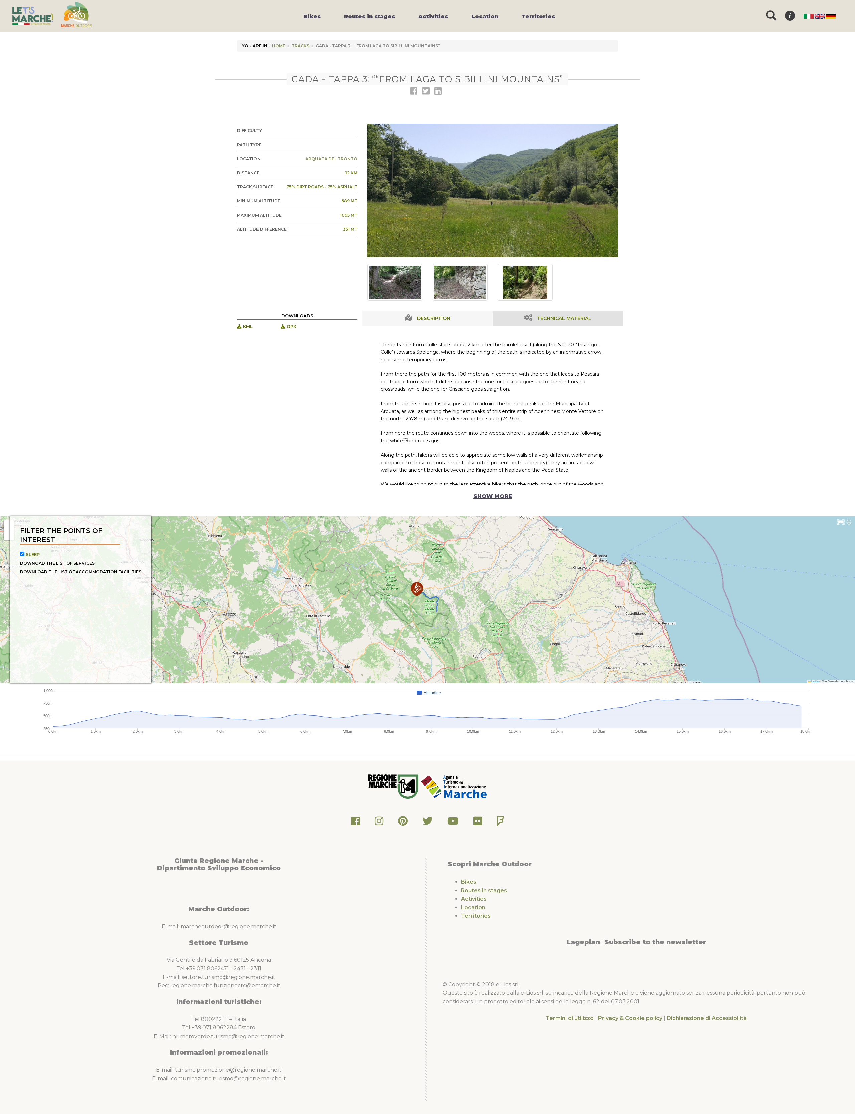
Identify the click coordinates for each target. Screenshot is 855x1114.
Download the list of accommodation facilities (80, 571)
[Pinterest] (402, 822)
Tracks (300, 45)
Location (473, 907)
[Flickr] (478, 822)
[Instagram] (379, 822)
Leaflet (815, 681)
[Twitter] (427, 822)
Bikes (468, 882)
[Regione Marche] (394, 786)
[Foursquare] (500, 822)
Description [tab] (433, 318)
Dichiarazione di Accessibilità (707, 1018)
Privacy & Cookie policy (630, 1018)
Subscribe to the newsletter (655, 942)
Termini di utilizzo (570, 1018)
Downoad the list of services (57, 563)
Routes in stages (484, 890)
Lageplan (583, 942)
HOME (278, 45)
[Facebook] (356, 822)
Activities (474, 899)
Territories (476, 916)
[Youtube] (453, 822)
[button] (417, 589)
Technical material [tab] (564, 318)
